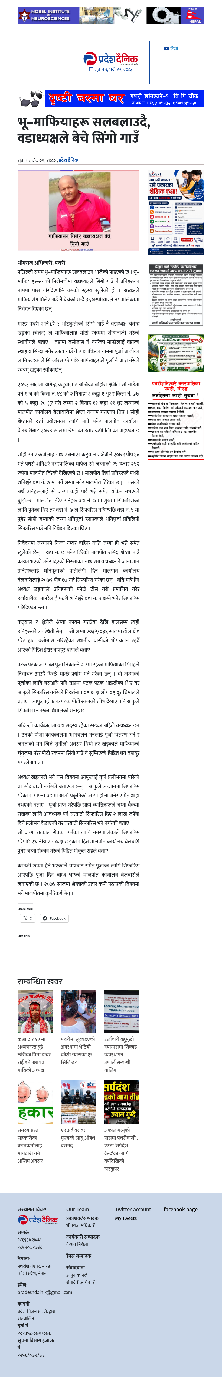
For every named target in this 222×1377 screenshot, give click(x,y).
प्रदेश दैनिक (68, 160)
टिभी (173, 49)
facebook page (181, 1209)
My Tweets (126, 1218)
